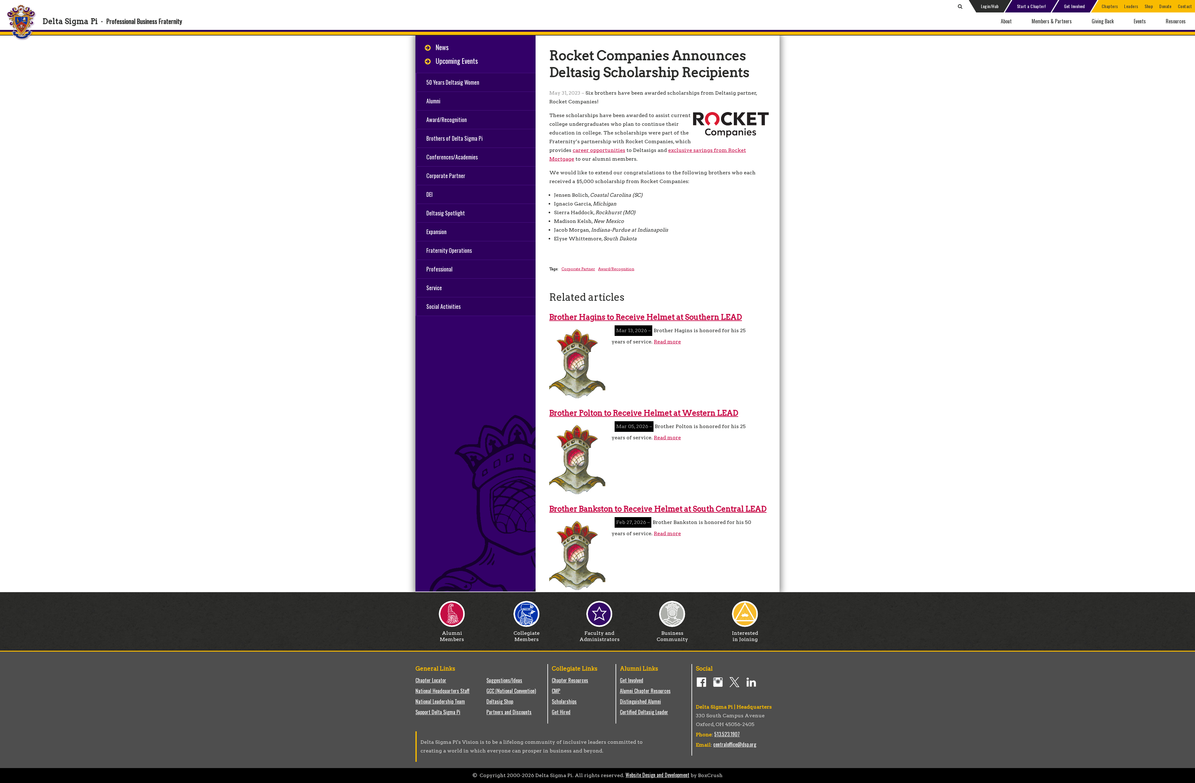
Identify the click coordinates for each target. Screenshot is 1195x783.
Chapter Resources (570, 680)
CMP (556, 691)
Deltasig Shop (499, 701)
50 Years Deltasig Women (452, 82)
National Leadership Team (440, 701)
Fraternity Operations (449, 250)
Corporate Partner (445, 176)
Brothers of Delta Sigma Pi (454, 138)
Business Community (672, 636)
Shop (1149, 6)
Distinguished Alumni (640, 701)
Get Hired (561, 712)
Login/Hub (990, 6)
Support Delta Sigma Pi (437, 712)
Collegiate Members (526, 636)
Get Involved (1074, 6)
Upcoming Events (457, 61)
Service (434, 288)
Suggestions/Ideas (504, 680)
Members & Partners (1052, 21)
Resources (1176, 21)
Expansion (436, 232)
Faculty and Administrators (599, 636)
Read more (667, 342)
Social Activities (443, 306)
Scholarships (564, 701)
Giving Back (1103, 21)
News (442, 47)
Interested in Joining (745, 636)
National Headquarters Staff (442, 691)
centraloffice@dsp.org (734, 744)
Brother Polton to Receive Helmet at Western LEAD (643, 412)
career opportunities (599, 150)
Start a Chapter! (1031, 6)
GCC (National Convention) (511, 691)
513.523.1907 (727, 734)
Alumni (433, 101)
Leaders (1131, 6)
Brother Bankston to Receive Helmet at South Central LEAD (657, 508)
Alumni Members (452, 636)
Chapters (1110, 6)
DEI (429, 194)
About (1006, 21)
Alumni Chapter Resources (645, 691)
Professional (439, 269)
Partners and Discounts (509, 712)
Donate (1165, 6)
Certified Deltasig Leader (644, 712)
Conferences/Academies (452, 157)
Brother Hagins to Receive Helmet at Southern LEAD (645, 317)
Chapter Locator (430, 680)
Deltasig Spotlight (445, 213)
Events (1140, 21)
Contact (1185, 6)
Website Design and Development (657, 775)
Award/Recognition (446, 120)
